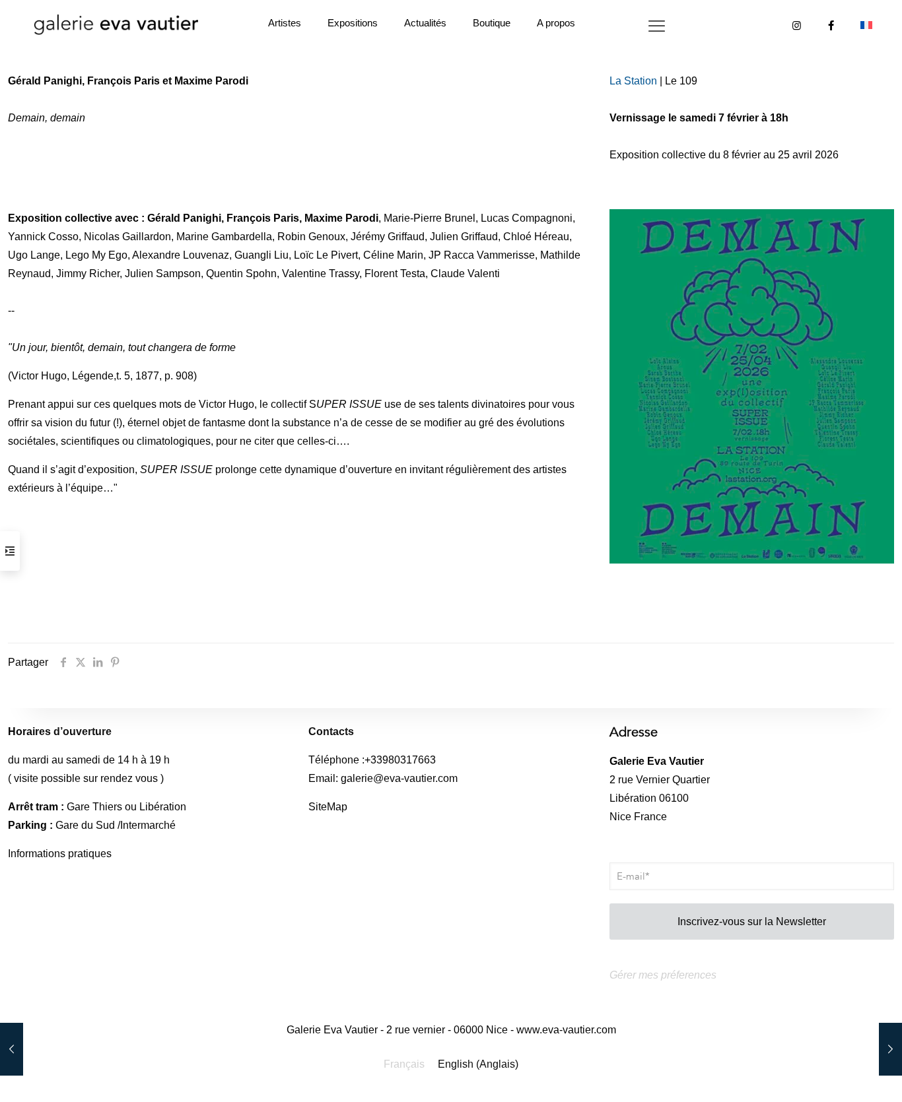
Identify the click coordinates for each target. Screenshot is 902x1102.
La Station (633, 80)
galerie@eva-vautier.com (399, 778)
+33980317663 (400, 759)
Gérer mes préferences (662, 975)
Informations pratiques (60, 853)
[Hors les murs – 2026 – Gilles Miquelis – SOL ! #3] (890, 1049)
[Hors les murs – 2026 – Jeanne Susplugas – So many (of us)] (11, 1049)
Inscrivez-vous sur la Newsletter (751, 921)
